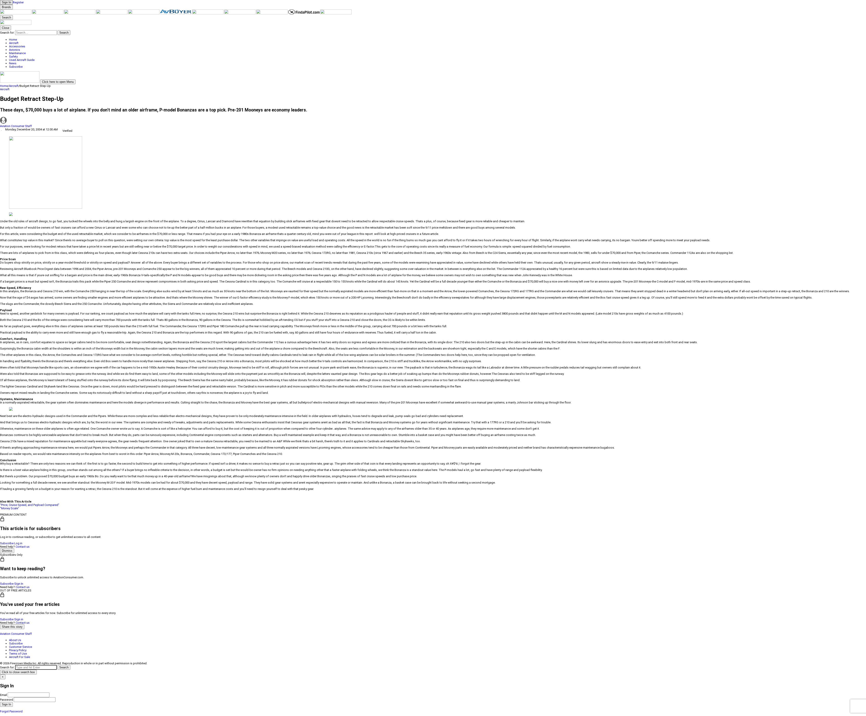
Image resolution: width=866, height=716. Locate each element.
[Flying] (48, 13)
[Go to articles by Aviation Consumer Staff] (433, 120)
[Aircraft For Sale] (144, 13)
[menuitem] (437, 39)
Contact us (23, 546)
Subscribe (7, 543)
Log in (18, 543)
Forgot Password (11, 711)
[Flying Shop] (336, 13)
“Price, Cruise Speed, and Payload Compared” (29, 505)
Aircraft (13, 86)
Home (4, 86)
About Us (15, 640)
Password (6, 699)
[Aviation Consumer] (16, 13)
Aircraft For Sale (19, 657)
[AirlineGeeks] (80, 13)
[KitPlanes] (208, 13)
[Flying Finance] (272, 13)
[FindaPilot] (304, 13)
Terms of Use (18, 653)
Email (3, 695)
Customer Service (20, 647)
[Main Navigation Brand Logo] (15, 23)
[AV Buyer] (176, 13)
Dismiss (7, 550)
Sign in (18, 619)
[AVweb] (112, 13)
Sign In (18, 583)
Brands (6, 7)
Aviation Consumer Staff (16, 126)
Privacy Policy (17, 650)
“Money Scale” (9, 508)
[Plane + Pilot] (240, 13)
